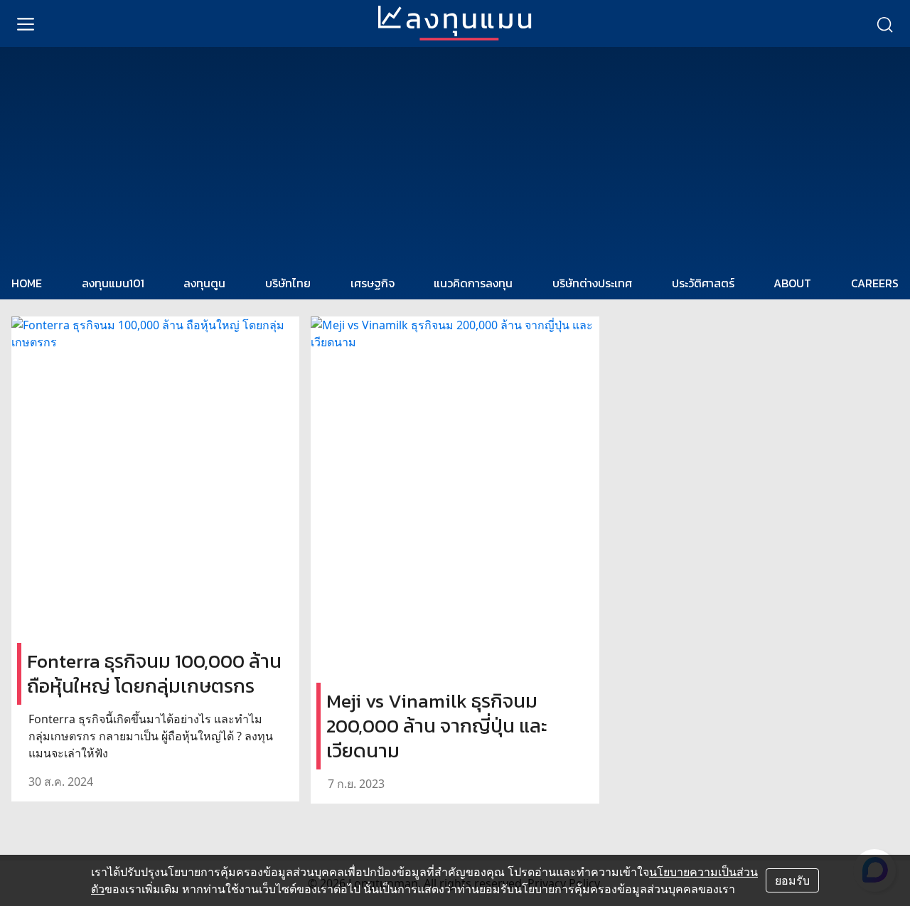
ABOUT (792, 283)
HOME (26, 283)
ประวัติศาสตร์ (703, 283)
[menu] (25, 23)
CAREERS (875, 283)
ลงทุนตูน (204, 283)
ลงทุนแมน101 (113, 283)
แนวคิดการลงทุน (473, 283)
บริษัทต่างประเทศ (592, 283)
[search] (884, 23)
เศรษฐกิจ (372, 283)
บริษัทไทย (288, 283)
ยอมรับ (792, 880)
